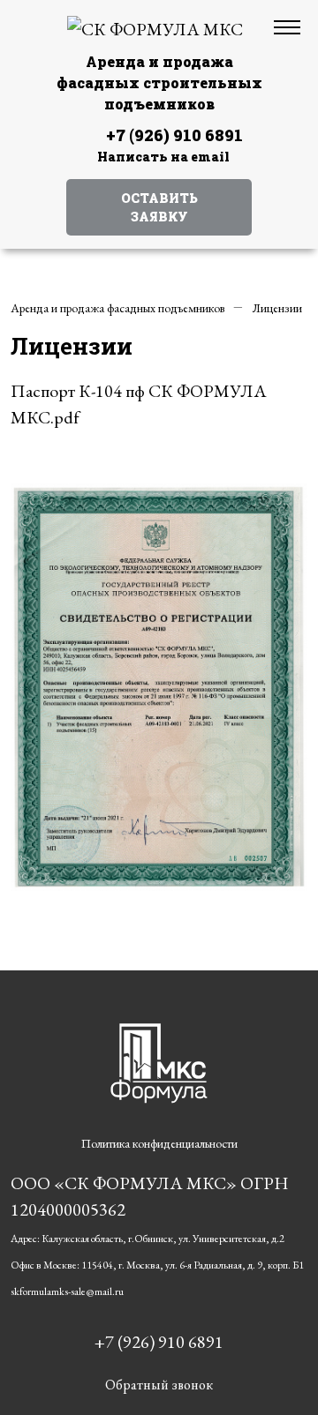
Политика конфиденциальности (159, 1143)
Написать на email (163, 156)
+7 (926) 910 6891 (174, 135)
